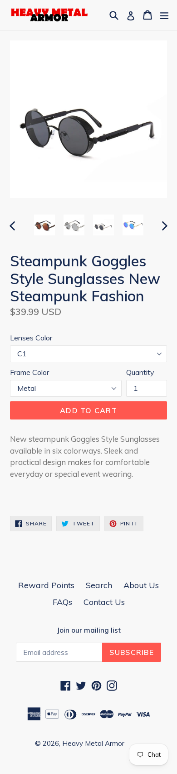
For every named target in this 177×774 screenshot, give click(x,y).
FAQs (62, 602)
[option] (44, 225)
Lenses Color (31, 337)
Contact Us (104, 602)
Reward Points (46, 585)
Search (99, 585)
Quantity (140, 372)
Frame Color (29, 372)
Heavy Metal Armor (93, 743)
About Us (141, 585)
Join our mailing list (89, 630)
